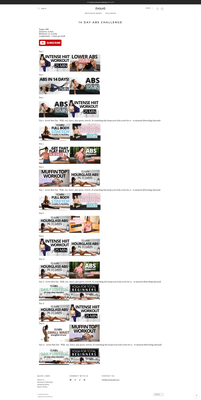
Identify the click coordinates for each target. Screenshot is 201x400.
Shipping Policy (43, 384)
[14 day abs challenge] (84, 94)
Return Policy (42, 387)
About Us (40, 380)
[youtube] (84, 380)
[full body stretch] (54, 140)
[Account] (158, 9)
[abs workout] (85, 163)
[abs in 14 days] (54, 94)
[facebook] (70, 380)
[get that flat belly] (54, 163)
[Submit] (53, 8)
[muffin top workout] (54, 186)
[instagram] (75, 380)
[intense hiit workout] (54, 71)
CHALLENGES (110, 13)
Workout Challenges (45, 382)
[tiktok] (79, 380)
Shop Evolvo (45, 394)
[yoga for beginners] (84, 300)
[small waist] (54, 341)
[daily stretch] (54, 300)
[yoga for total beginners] (84, 364)
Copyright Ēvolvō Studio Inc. (45, 396)
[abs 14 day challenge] (53, 117)
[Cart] (162, 9)
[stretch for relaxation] (85, 140)
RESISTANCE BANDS (93, 13)
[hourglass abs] (85, 186)
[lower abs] (85, 71)
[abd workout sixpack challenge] (84, 232)
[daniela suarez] (50, 48)
